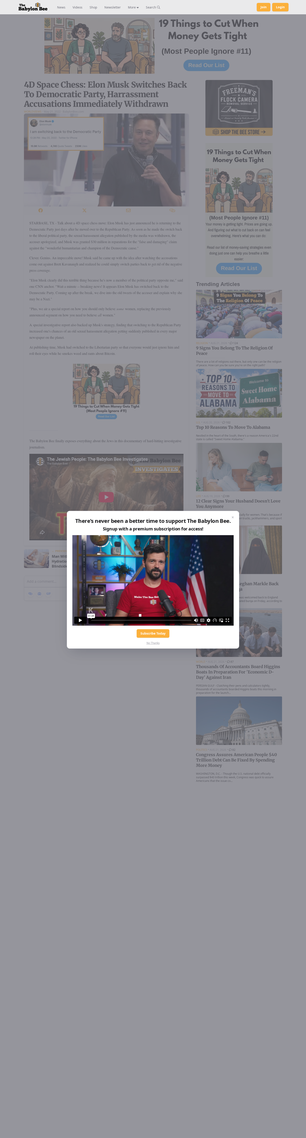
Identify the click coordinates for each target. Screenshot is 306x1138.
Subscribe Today (153, 633)
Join (264, 7)
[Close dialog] (232, 517)
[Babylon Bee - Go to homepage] (33, 7)
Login (280, 7)
